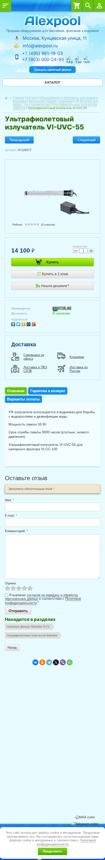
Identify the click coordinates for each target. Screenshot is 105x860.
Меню (5, 5)
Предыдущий (19, 140)
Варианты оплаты (23, 399)
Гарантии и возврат (47, 391)
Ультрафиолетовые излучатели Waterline (32, 635)
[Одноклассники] (24, 323)
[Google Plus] (34, 323)
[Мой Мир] (29, 323)
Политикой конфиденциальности (66, 842)
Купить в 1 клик (54, 274)
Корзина (77, 5)
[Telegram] (49, 662)
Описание (16, 391)
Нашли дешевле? (54, 286)
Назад (12, 647)
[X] (56, 662)
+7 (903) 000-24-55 (43, 59)
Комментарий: (16, 531)
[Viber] (63, 662)
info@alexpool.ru (40, 45)
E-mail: (11, 515)
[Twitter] (18, 323)
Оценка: (11, 583)
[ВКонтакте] (13, 323)
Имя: (9, 500)
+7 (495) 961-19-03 (42, 53)
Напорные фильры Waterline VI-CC (28, 626)
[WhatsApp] (70, 662)
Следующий (86, 140)
